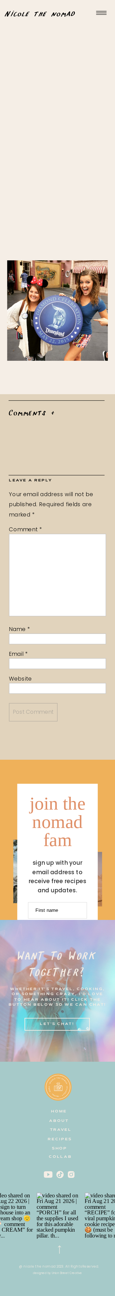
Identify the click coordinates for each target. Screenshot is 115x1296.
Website (20, 678)
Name (19, 629)
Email (18, 653)
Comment (25, 529)
